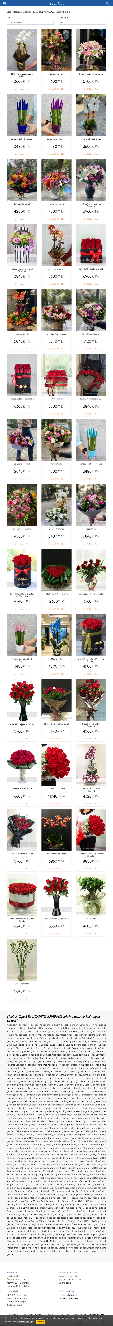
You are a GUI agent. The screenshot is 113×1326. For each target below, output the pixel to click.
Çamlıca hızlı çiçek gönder (56, 1054)
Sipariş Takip (65, 1282)
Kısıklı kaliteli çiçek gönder (28, 1161)
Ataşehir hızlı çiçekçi (48, 1034)
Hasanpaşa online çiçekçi (29, 1078)
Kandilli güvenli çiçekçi (85, 1088)
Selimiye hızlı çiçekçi (95, 1131)
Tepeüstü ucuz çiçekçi (63, 1191)
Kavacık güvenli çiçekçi (37, 1094)
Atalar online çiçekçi (96, 1244)
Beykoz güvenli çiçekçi (52, 1044)
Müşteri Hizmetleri (68, 1276)
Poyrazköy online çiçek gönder (30, 1251)
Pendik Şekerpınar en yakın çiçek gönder (79, 1237)
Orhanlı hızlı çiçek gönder (50, 1224)
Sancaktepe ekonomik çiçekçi (59, 1128)
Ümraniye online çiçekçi (93, 1024)
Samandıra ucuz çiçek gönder (35, 1151)
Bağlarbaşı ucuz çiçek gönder (60, 1041)
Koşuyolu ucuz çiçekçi (18, 1101)
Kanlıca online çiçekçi (39, 1091)
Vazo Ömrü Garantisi (17, 1298)
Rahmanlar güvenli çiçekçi (21, 1124)
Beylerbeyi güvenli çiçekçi (45, 1157)
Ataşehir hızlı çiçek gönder (73, 1034)
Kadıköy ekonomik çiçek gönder (88, 1071)
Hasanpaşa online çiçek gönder (61, 1078)
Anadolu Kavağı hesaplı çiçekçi (79, 1031)
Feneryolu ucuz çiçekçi (18, 1164)
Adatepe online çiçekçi (46, 1247)
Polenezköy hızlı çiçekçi (59, 1121)
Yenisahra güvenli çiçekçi (29, 1167)
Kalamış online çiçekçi (28, 1088)
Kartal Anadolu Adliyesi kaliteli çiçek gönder (82, 1231)
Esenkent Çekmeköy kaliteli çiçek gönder (74, 1204)
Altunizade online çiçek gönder (80, 1028)
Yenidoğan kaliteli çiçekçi (93, 1177)
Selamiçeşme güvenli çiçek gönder (65, 1131)
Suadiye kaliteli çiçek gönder (72, 1134)
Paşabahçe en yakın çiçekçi (79, 1184)
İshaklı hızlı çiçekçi (97, 1211)
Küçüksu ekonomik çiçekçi (30, 1114)
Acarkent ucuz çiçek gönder (69, 1187)
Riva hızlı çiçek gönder (29, 1048)
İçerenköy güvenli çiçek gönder (30, 1038)
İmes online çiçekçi (57, 1147)
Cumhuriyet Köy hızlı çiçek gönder (33, 1191)
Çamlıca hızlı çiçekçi (31, 1054)
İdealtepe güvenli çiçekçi (92, 1068)
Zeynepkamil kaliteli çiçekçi (91, 1167)
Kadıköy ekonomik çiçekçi (55, 1071)
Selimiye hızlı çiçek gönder (20, 1134)
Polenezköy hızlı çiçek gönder (89, 1121)
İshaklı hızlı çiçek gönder (20, 1214)
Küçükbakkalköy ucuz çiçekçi (62, 1038)
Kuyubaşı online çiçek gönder (36, 1111)
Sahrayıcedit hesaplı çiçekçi (91, 1124)
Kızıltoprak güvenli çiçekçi (92, 1078)
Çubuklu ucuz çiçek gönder (20, 1244)
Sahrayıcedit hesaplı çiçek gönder (24, 1128)
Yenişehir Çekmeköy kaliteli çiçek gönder (74, 1108)
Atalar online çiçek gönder (20, 1247)
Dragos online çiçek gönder (30, 1061)
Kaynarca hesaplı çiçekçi (93, 1094)
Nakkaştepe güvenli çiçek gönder (88, 1161)
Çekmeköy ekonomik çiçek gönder (70, 1144)
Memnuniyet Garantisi (18, 1282)
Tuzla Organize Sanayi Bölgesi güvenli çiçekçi (38, 1221)
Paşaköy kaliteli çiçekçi (46, 1214)
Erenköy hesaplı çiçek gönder (90, 1061)
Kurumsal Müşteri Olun (18, 1286)
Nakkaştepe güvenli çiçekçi (56, 1161)
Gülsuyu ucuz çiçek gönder (70, 1244)
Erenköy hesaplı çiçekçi (59, 1061)
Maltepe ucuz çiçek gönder (76, 1118)
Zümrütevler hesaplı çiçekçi (56, 1171)
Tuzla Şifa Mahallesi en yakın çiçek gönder (61, 1241)
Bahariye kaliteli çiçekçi (76, 1174)
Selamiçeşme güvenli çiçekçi (30, 1131)
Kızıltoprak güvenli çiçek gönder (23, 1081)
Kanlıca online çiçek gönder (66, 1091)
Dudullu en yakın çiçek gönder (30, 1147)
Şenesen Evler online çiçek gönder (38, 1217)
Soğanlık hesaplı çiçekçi (19, 1184)
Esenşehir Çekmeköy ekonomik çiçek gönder (60, 1207)
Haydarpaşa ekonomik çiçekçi (58, 1227)
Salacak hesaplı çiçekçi (34, 1177)
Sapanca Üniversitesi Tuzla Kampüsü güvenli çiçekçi (33, 1234)
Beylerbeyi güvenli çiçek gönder (75, 1157)
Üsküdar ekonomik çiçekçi (83, 1154)
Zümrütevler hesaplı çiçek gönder (88, 1171)
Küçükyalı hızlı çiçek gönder (22, 1118)
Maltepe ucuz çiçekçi (49, 1118)
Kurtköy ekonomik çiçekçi (73, 1101)
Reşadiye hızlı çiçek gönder (20, 1211)
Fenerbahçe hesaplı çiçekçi (20, 1064)
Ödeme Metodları (16, 1279)
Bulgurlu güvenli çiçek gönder (47, 1174)
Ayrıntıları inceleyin (25, 1321)
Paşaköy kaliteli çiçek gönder (74, 1214)
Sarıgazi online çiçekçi (64, 1151)
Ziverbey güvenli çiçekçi (69, 1084)
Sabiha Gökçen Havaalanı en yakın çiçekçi (42, 1104)
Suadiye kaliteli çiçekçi (45, 1134)
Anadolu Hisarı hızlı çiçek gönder (44, 1031)
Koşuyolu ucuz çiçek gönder (44, 1101)
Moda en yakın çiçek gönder (40, 1084)
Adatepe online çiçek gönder (72, 1247)
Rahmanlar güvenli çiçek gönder (56, 1124)
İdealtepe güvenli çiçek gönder (23, 1071)
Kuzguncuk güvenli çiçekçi (66, 1111)
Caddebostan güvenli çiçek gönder (55, 1051)
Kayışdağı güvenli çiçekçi (56, 1181)
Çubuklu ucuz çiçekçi (95, 1241)
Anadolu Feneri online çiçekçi (62, 1251)
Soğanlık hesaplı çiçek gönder (47, 1184)
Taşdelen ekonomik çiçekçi (20, 1154)
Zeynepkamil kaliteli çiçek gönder (24, 1171)
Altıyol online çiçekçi (17, 1074)
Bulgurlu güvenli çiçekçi (19, 1174)
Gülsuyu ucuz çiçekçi (45, 1244)
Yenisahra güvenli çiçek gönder (59, 1167)
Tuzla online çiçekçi (25, 1141)
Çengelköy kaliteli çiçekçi (41, 1058)
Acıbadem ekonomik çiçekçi (22, 1024)
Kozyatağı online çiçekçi (53, 1081)
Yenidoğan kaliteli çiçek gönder (24, 1181)
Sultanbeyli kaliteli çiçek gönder (31, 1138)
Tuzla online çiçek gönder (49, 1141)
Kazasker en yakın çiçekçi (55, 1098)
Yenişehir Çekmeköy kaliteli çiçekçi (33, 1108)
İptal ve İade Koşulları (70, 1279)
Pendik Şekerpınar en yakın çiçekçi (39, 1237)
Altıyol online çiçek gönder (41, 1074)
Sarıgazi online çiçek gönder (91, 1151)
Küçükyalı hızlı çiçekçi (94, 1114)
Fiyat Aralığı (63, 18)
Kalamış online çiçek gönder (56, 1088)
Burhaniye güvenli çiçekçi (68, 1074)
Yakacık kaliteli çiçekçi (73, 1164)
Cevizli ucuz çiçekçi (83, 1051)
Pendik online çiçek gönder (30, 1121)
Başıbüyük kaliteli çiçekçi (92, 1041)
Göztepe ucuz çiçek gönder (62, 1068)
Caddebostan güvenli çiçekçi (21, 1051)
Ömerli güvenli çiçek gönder (72, 1211)
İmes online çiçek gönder (81, 1147)
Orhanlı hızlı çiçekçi (26, 1224)
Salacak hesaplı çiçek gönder (63, 1177)
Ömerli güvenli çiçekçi (46, 1211)
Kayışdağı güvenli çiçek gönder (89, 1181)
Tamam (40, 1321)
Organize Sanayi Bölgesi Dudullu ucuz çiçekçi (38, 1201)
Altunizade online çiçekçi (51, 1028)
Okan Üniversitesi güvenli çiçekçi (82, 1224)
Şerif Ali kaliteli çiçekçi (87, 1194)
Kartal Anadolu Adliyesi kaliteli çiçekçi (36, 1231)
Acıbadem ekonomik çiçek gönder (59, 1024)
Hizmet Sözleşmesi (68, 1298)
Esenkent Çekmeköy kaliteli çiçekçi (33, 1204)
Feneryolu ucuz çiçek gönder (46, 1164)
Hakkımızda (13, 1276)
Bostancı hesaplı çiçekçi (57, 1048)
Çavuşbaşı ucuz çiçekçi (83, 1054)
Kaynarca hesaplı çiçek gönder (23, 1098)
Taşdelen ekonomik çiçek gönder (52, 1154)
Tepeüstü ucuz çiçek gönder (91, 1191)
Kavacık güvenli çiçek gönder (65, 1094)
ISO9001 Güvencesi (16, 1295)
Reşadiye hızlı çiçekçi (95, 1207)
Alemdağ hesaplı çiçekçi (75, 1141)
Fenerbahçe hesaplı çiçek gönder (52, 1064)
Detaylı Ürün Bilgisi (16, 1301)
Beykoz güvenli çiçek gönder (80, 1044)
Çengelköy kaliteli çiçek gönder (73, 1058)
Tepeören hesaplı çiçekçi (69, 1217)
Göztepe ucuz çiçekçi (34, 1068)
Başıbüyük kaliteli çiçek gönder (23, 1044)
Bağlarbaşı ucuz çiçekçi (29, 1041)
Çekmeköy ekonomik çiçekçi (35, 1144)
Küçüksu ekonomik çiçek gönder (63, 1114)
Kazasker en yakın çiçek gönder (88, 1098)
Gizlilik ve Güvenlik (68, 1295)
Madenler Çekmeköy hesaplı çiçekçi (49, 1197)
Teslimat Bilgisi (14, 1305)
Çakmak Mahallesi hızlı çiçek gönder (56, 1194)
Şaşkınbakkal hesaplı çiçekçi (62, 1138)
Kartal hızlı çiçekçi (90, 1091)
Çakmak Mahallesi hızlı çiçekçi (22, 1194)
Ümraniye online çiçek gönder (22, 1028)
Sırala (9, 18)
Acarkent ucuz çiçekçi (42, 1187)
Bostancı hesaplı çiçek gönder (89, 1048)
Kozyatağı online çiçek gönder (83, 1081)
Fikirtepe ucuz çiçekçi (80, 1064)
